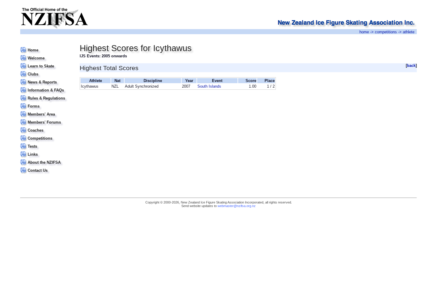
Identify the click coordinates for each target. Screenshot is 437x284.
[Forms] (46, 102)
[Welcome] (46, 54)
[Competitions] (46, 134)
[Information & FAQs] (46, 86)
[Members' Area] (46, 110)
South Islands (209, 86)
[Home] (46, 46)
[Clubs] (46, 70)
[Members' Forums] (46, 118)
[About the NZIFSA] (46, 158)
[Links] (46, 150)
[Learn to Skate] (46, 62)
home (364, 32)
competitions (386, 32)
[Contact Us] (46, 166)
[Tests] (46, 142)
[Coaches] (46, 126)
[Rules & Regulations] (46, 94)
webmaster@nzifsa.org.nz (237, 206)
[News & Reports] (46, 78)
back (411, 65)
